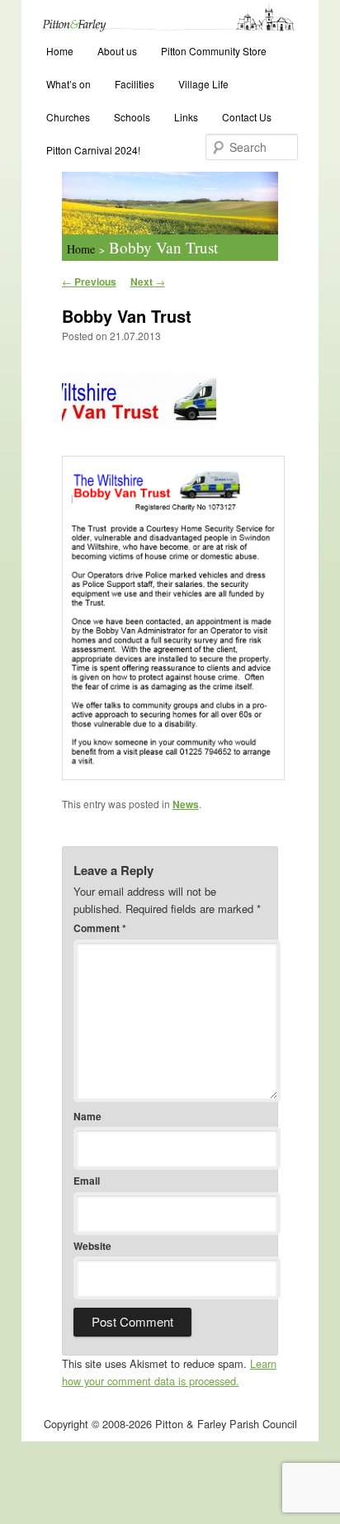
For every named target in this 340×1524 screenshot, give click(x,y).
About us (117, 51)
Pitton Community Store (214, 51)
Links (186, 117)
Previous (89, 281)
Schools (132, 117)
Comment (99, 928)
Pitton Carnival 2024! (93, 150)
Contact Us (247, 117)
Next (147, 281)
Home (59, 51)
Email (86, 1180)
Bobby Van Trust (163, 247)
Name (87, 1116)
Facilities (134, 84)
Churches (68, 117)
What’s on (68, 84)
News (185, 804)
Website (92, 1245)
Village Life (203, 84)
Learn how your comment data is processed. (169, 1372)
